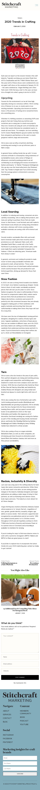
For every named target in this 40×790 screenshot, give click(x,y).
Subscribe (20, 774)
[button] (4, 596)
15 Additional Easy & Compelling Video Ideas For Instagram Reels (20, 609)
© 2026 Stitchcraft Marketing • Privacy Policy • (20, 784)
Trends (20, 18)
